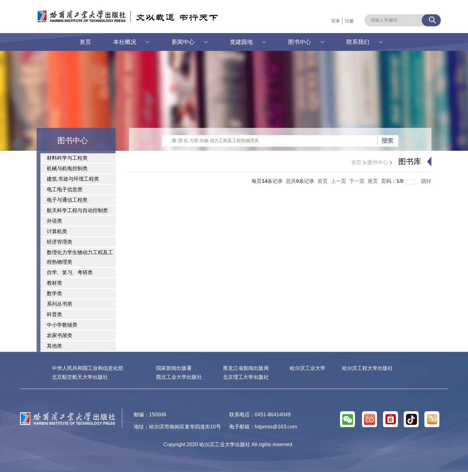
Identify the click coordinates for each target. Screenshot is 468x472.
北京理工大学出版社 (246, 377)
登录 (335, 21)
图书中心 (299, 42)
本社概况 (124, 42)
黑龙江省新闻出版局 (246, 368)
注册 (349, 21)
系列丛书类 (59, 304)
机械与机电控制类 (67, 168)
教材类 (54, 283)
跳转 (426, 181)
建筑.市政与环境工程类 (73, 179)
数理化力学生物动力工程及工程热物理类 (80, 257)
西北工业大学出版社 (179, 377)
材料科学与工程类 (67, 158)
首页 (85, 42)
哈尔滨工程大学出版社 (367, 368)
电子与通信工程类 (67, 200)
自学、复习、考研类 (70, 272)
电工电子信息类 (64, 189)
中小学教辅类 (62, 325)
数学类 (54, 293)
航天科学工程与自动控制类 (77, 210)
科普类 (54, 314)
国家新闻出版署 (174, 368)
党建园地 (241, 42)
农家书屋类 (59, 335)
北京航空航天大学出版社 (80, 377)
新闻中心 (183, 42)
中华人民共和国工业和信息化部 (87, 368)
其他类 (54, 346)
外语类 (54, 221)
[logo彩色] (68, 414)
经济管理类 (59, 242)
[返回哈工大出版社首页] (75, 12)
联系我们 (357, 42)
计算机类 (57, 231)
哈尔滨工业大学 (307, 368)
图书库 (409, 161)
